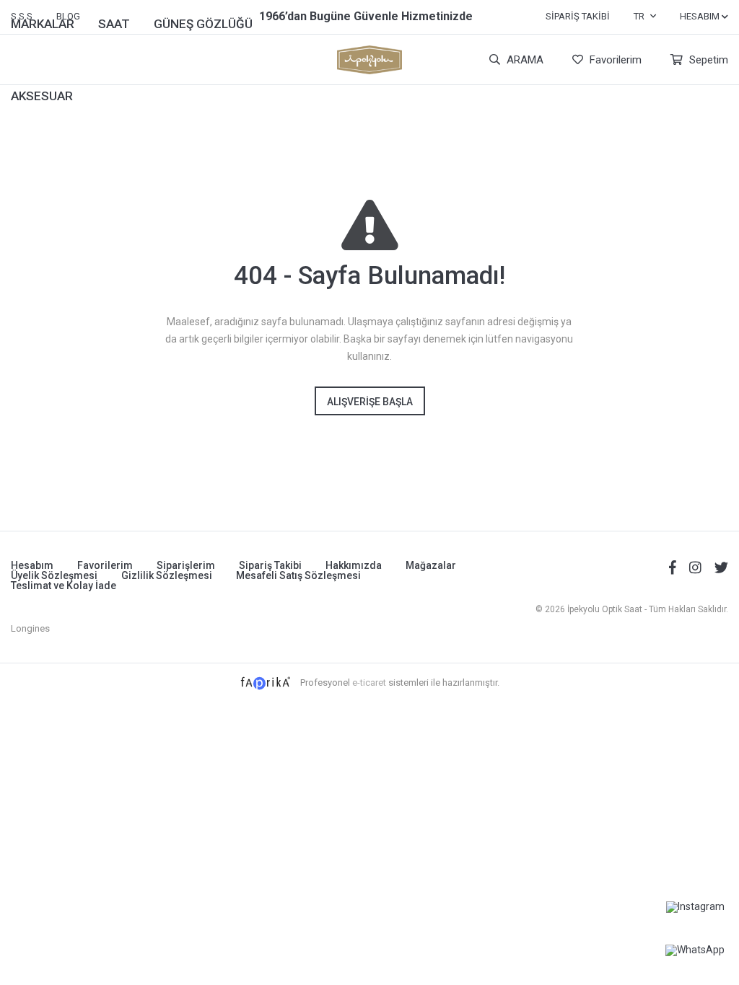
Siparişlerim (186, 565)
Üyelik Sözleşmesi (54, 575)
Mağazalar (431, 565)
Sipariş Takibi (578, 16)
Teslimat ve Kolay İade (63, 585)
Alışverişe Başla (370, 401)
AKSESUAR (42, 96)
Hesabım (32, 565)
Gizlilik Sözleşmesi (166, 575)
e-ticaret (369, 681)
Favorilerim (614, 60)
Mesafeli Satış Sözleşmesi (298, 575)
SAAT (114, 24)
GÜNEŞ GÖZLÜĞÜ (203, 24)
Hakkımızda (353, 565)
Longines (30, 628)
